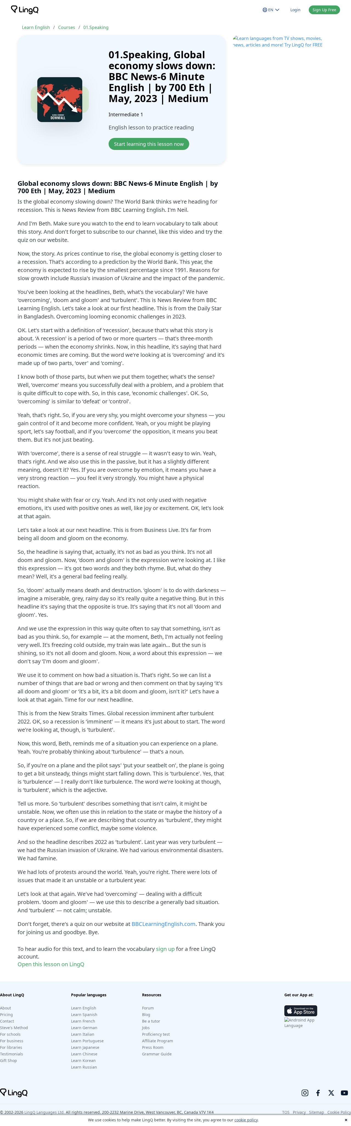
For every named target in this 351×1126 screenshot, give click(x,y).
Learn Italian (82, 1034)
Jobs (146, 1027)
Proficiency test (156, 1034)
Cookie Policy (339, 1112)
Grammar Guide (157, 1053)
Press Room (152, 1047)
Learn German (84, 1027)
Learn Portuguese (87, 1040)
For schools (10, 1034)
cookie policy (245, 1119)
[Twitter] (331, 1092)
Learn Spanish (84, 1014)
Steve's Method (14, 1027)
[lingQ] (24, 9)
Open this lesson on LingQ (51, 964)
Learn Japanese (85, 1047)
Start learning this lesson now (149, 144)
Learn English (36, 27)
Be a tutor (151, 1021)
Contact (7, 1021)
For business (11, 1040)
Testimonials (11, 1053)
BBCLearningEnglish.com (164, 924)
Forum (148, 1008)
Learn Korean (83, 1060)
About (5, 1008)
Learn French (83, 1021)
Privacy (299, 1112)
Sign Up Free (324, 9)
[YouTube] (344, 1092)
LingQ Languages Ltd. (44, 1112)
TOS (286, 1112)
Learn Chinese (84, 1053)
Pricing (6, 1014)
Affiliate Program (157, 1040)
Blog (146, 1014)
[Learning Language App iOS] (300, 1010)
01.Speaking (96, 27)
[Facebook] (318, 1092)
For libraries (11, 1047)
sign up (165, 949)
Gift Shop (8, 1060)
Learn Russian (84, 1067)
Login (295, 9)
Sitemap (316, 1112)
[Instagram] (305, 1092)
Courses (66, 27)
